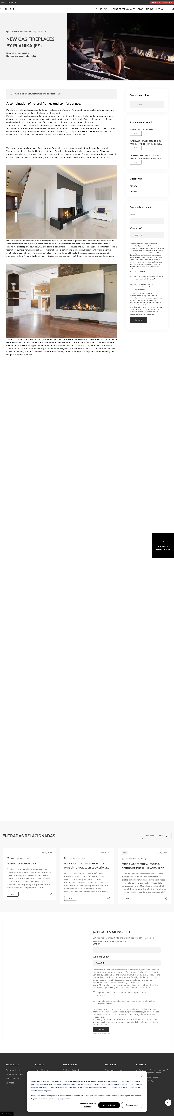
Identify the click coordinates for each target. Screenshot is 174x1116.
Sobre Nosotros (42, 1070)
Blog (140, 9)
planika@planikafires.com (147, 1077)
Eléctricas (10, 1082)
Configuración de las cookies (87, 1105)
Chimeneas (101, 9)
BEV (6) (133, 186)
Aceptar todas (109, 1105)
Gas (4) (133, 191)
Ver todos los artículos (155, 835)
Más (135, 133)
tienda (149, 9)
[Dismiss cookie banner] (142, 1076)
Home (8, 53)
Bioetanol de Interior (15, 1070)
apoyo (159, 9)
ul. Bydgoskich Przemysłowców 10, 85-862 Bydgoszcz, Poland (152, 1071)
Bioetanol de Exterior (15, 1074)
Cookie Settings (6, 1114)
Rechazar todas (132, 1105)
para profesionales (124, 9)
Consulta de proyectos (162, 3)
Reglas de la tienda (71, 1070)
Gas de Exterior (12, 1078)
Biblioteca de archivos (114, 1070)
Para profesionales (21, 53)
